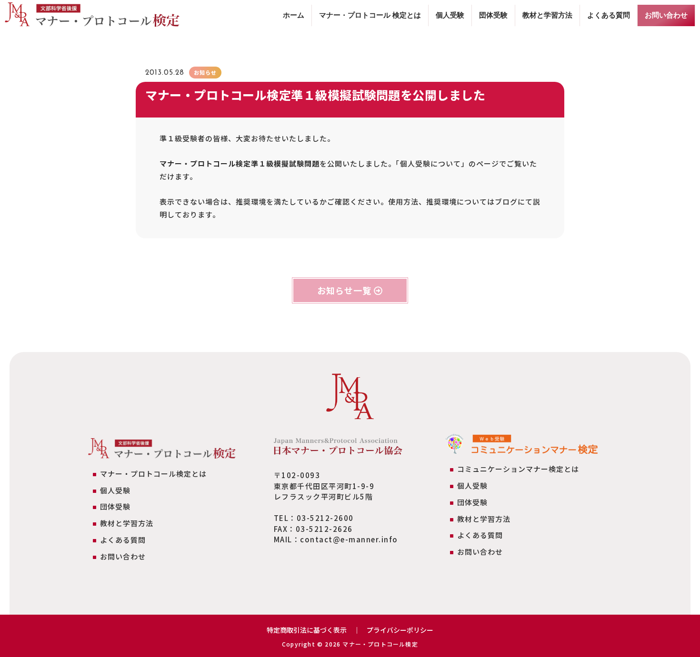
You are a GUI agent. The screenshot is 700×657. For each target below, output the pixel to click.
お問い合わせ (666, 15)
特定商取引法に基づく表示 (307, 630)
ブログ (506, 201)
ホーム (293, 15)
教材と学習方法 (547, 15)
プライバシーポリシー (400, 630)
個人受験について (430, 163)
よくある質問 (608, 15)
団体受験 (493, 15)
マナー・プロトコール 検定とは (370, 15)
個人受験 (450, 15)
